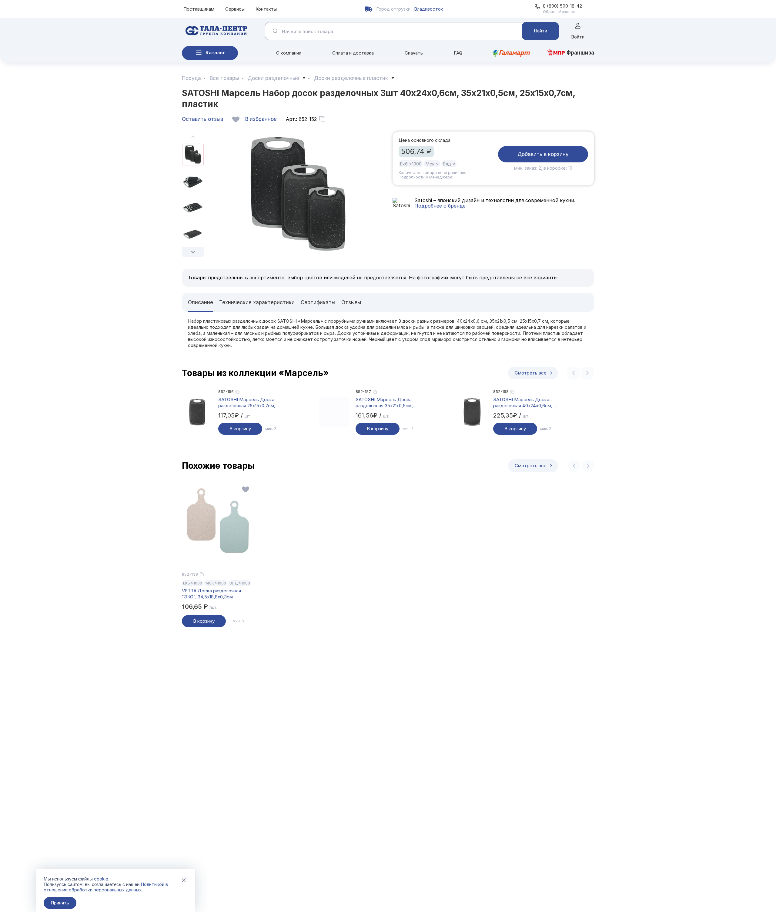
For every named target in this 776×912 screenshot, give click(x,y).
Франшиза (580, 53)
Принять (60, 903)
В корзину (240, 428)
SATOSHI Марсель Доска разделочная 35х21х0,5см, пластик (384, 403)
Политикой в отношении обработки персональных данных (106, 887)
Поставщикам (198, 9)
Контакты (266, 9)
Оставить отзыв (202, 119)
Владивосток (428, 9)
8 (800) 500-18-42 (562, 6)
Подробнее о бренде (440, 206)
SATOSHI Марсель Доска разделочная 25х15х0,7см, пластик (246, 403)
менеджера (440, 177)
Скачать (414, 53)
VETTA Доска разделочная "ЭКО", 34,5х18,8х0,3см (211, 594)
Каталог (215, 52)
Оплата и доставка (353, 53)
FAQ (458, 53)
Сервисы (235, 9)
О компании (288, 53)
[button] (193, 252)
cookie (101, 879)
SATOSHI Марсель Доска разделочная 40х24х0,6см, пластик (522, 403)
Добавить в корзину (543, 154)
